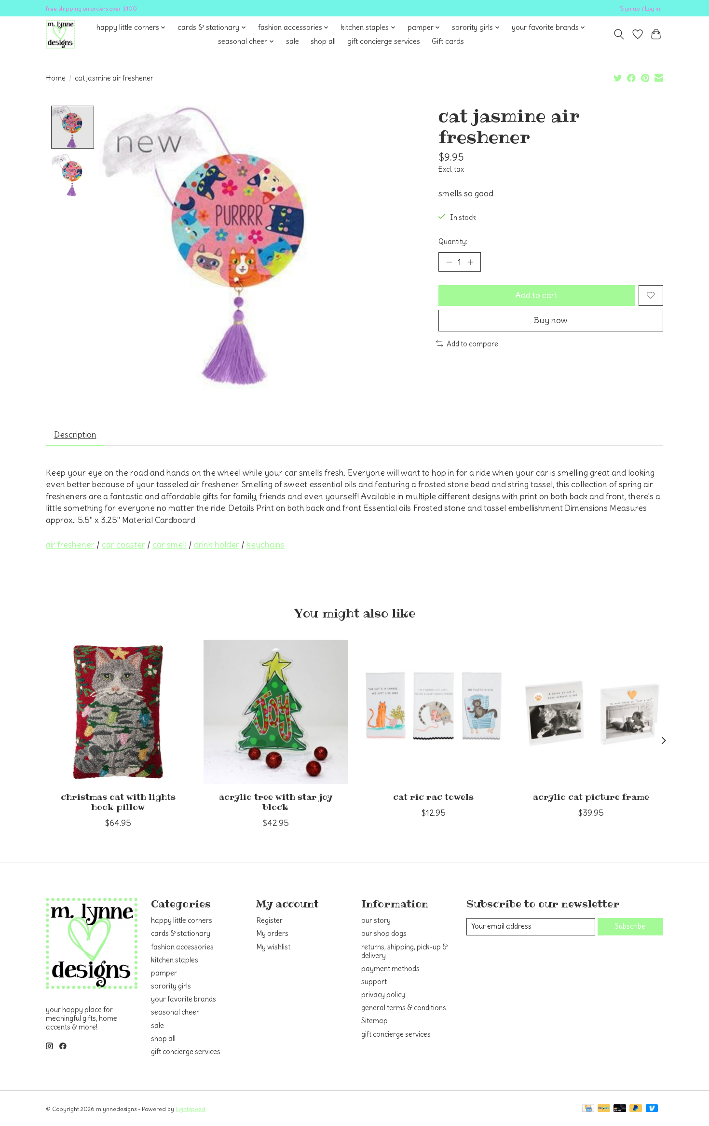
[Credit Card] (588, 1108)
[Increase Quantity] (470, 262)
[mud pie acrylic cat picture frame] (591, 712)
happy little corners (181, 920)
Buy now (551, 320)
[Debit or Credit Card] (620, 1108)
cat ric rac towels (433, 797)
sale (292, 41)
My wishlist (273, 947)
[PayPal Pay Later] (635, 1108)
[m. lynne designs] (60, 34)
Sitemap (374, 1020)
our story (376, 920)
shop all (323, 41)
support (374, 981)
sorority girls (171, 986)
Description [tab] (75, 434)
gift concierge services (383, 41)
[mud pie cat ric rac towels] (433, 712)
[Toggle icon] (619, 34)
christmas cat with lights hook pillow (118, 802)
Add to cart (536, 295)
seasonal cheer (175, 1012)
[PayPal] (604, 1108)
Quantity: (452, 241)
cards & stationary (180, 933)
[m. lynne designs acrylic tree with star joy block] (276, 712)
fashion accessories (182, 947)
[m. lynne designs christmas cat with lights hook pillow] (118, 712)
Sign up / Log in (640, 8)
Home (56, 78)
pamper (164, 973)
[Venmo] (652, 1108)
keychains (265, 544)
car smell (169, 544)
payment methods (390, 968)
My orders (272, 933)
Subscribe (630, 926)
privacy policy (383, 994)
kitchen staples (174, 960)
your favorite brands (183, 999)
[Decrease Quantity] (449, 262)
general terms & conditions (403, 1007)
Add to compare (472, 344)
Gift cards (448, 41)
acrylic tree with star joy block (275, 802)
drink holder (216, 544)
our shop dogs (384, 933)
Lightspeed (190, 1108)
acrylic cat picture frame (591, 797)
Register (269, 920)
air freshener (70, 544)
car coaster (123, 544)
